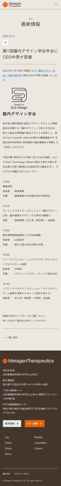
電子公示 (6, 474)
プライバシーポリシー (22, 474)
